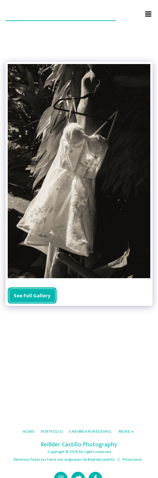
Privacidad (131, 459)
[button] (148, 14)
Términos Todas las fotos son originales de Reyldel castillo (64, 459)
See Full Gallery (32, 295)
